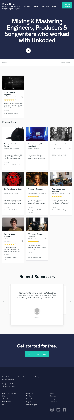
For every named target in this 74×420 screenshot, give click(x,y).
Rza (20, 165)
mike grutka (65, 210)
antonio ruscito (32, 255)
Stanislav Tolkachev (33, 257)
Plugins (53, 6)
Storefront (29, 393)
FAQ (3, 405)
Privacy (52, 399)
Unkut (5, 113)
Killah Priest (15, 165)
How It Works (26, 6)
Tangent (54, 210)
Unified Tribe (38, 210)
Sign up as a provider (9, 393)
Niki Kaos (59, 210)
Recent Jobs (15, 6)
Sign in (17, 9)
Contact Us (54, 402)
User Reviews (6, 402)
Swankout (10, 113)
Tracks (36, 6)
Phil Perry (30, 212)
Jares (40, 257)
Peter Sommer (7, 257)
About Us (5, 399)
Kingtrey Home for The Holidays (12, 210)
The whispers (31, 210)
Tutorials (53, 396)
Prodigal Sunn (7, 165)
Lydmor (6, 260)
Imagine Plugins (7, 9)
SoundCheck (44, 6)
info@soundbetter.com (10, 384)
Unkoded (16, 113)
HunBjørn (14, 257)
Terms (52, 393)
